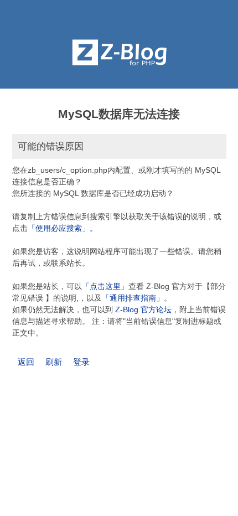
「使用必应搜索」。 (62, 228)
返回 (26, 362)
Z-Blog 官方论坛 (143, 309)
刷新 (53, 362)
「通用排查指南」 (133, 297)
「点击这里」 (105, 286)
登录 (81, 362)
